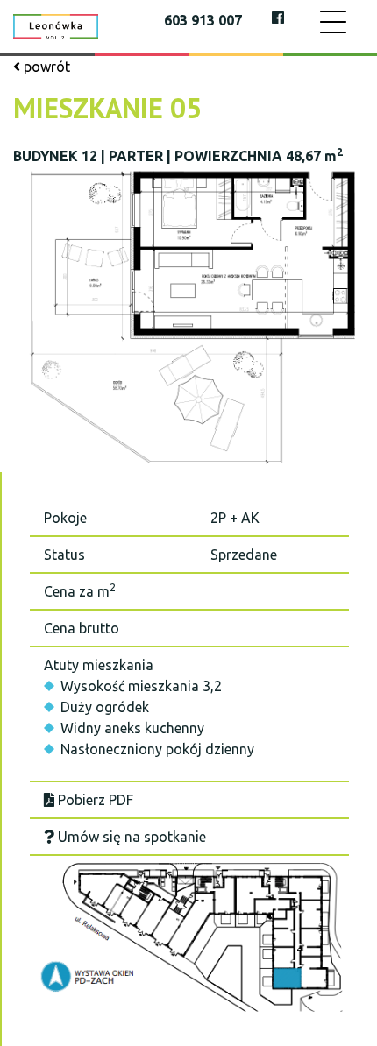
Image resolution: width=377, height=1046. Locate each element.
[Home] (55, 25)
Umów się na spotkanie (130, 837)
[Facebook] (278, 17)
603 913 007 (203, 20)
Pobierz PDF (93, 800)
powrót (45, 66)
